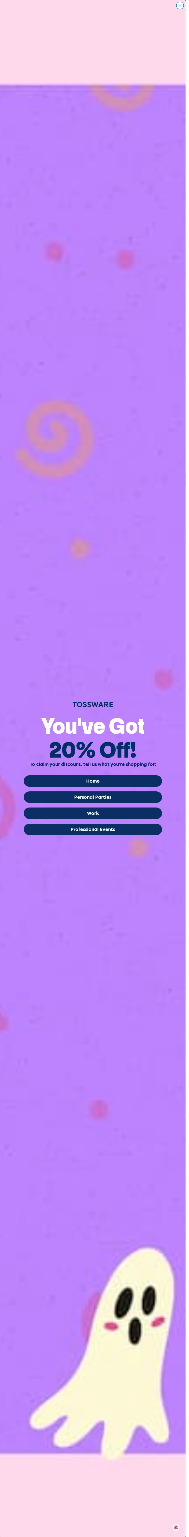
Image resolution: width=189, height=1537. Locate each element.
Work (93, 813)
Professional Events (93, 829)
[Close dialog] (180, 5)
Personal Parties (92, 797)
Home (93, 781)
